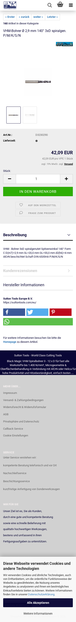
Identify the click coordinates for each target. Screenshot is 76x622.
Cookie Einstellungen (15, 435)
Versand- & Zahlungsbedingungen (23, 400)
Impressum (10, 392)
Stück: (7, 170)
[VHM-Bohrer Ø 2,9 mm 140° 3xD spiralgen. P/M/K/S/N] (38, 73)
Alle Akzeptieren (38, 602)
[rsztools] (8, 5)
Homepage (9, 341)
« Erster (10, 16)
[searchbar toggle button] (49, 5)
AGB (5, 414)
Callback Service (13, 428)
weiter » (38, 16)
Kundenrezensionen (20, 270)
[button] (9, 179)
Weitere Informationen (38, 613)
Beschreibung (15, 235)
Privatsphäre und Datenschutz (21, 421)
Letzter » (52, 16)
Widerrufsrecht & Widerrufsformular (24, 407)
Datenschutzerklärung (41, 594)
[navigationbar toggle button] (70, 5)
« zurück (24, 16)
